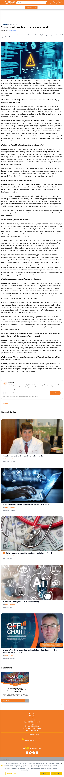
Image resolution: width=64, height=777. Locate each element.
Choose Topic (30, 7)
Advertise (32, 716)
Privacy (32, 724)
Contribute (32, 718)
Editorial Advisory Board (32, 722)
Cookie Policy (24, 770)
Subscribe (54, 393)
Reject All (56, 773)
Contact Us (32, 720)
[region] (32, 769)
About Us (32, 714)
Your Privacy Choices (32, 730)
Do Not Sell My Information (32, 728)
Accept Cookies (45, 773)
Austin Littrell (9, 655)
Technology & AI (6, 403)
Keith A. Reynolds (10, 507)
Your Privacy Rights (11, 773)
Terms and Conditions (32, 726)
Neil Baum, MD (9, 459)
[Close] (61, 764)
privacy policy (35, 396)
